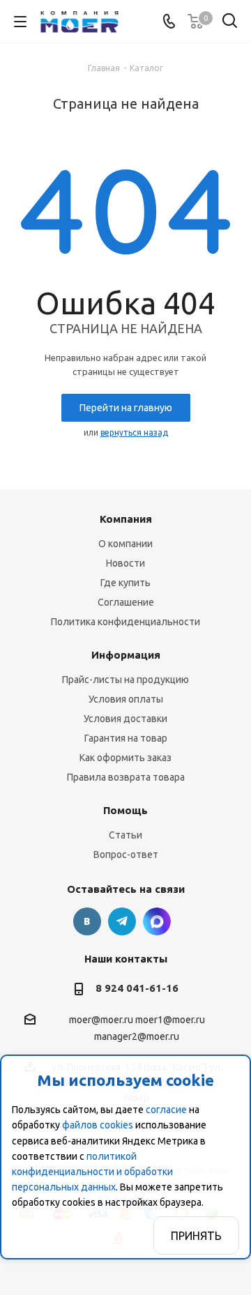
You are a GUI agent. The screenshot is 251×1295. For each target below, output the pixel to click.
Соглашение (126, 602)
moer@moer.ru (101, 1020)
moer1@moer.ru (170, 1020)
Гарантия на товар (125, 738)
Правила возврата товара (126, 777)
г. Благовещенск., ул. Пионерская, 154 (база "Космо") (157, 921)
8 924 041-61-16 (137, 988)
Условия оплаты (126, 699)
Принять (196, 1235)
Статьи (125, 835)
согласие (166, 1109)
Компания (126, 519)
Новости (125, 563)
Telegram (122, 921)
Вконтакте (87, 921)
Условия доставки (125, 718)
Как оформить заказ (125, 757)
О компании (125, 543)
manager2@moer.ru (136, 1036)
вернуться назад (134, 432)
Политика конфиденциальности (125, 621)
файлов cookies (97, 1125)
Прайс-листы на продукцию (125, 679)
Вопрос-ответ (125, 854)
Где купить (125, 582)
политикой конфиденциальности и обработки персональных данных (92, 1172)
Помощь (125, 810)
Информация (125, 655)
